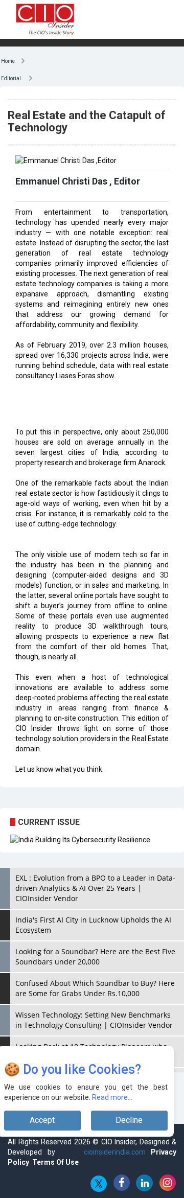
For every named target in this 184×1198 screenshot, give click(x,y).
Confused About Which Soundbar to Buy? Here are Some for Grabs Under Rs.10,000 (95, 988)
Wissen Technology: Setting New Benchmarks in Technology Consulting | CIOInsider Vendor (94, 1020)
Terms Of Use (55, 1162)
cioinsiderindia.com (112, 1152)
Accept (42, 1120)
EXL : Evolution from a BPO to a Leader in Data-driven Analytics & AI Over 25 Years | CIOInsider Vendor (95, 888)
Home (10, 60)
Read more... (112, 1097)
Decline (129, 1120)
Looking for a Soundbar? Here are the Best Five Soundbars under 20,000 (95, 956)
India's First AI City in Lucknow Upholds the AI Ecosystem (93, 925)
